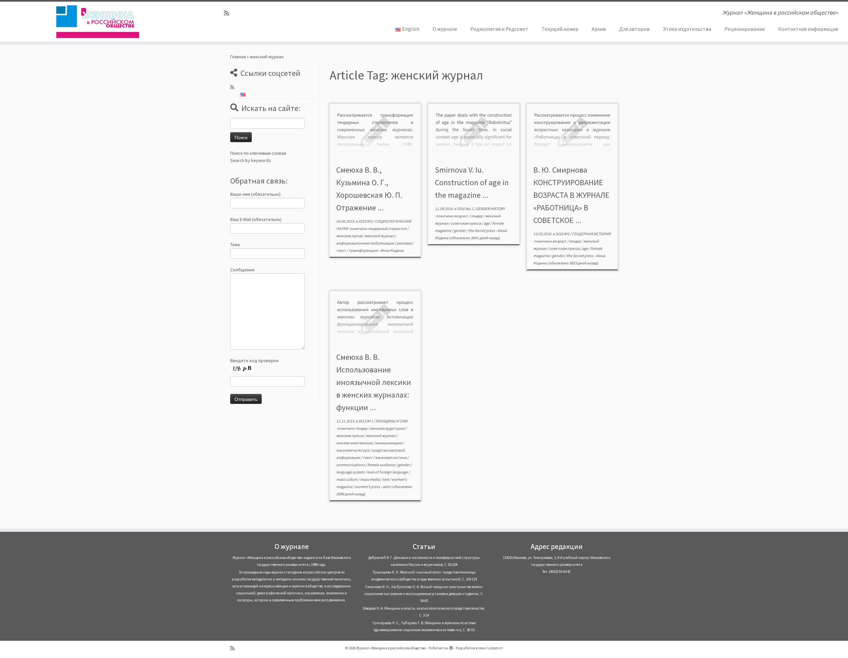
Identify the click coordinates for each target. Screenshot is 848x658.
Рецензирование (744, 29)
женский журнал (380, 235)
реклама (404, 243)
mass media (370, 479)
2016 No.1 (465, 208)
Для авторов (634, 29)
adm (386, 486)
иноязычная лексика (354, 442)
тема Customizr (490, 648)
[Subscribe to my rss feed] (229, 13)
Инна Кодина (391, 250)
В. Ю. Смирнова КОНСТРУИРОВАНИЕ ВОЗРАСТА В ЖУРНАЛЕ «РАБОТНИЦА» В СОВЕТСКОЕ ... (571, 195)
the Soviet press (482, 230)
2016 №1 (562, 233)
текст (341, 250)
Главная (238, 57)
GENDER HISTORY (490, 208)
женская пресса (350, 435)
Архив (599, 29)
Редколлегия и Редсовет (499, 29)
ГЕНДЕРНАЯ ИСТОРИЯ (591, 233)
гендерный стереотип (387, 228)
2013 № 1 (366, 420)
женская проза (349, 235)
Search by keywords (250, 160)
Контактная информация (808, 29)
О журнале (445, 29)
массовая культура (353, 450)
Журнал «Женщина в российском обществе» (391, 648)
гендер (477, 215)
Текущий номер (560, 29)
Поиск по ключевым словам (258, 153)
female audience (381, 464)
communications (350, 464)
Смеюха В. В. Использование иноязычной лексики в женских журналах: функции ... (373, 382)
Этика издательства (687, 29)
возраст (461, 215)
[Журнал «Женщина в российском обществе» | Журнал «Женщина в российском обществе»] (98, 21)
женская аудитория (387, 428)
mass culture (347, 479)
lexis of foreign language (387, 471)
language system (350, 471)
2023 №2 (365, 221)
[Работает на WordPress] (451, 646)
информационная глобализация (365, 243)
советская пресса (466, 223)
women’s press (368, 486)
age (487, 223)
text (386, 479)
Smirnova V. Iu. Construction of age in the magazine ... (472, 182)
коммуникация (388, 442)
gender (460, 230)
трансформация (363, 250)
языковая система (391, 457)
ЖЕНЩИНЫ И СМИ (391, 420)
